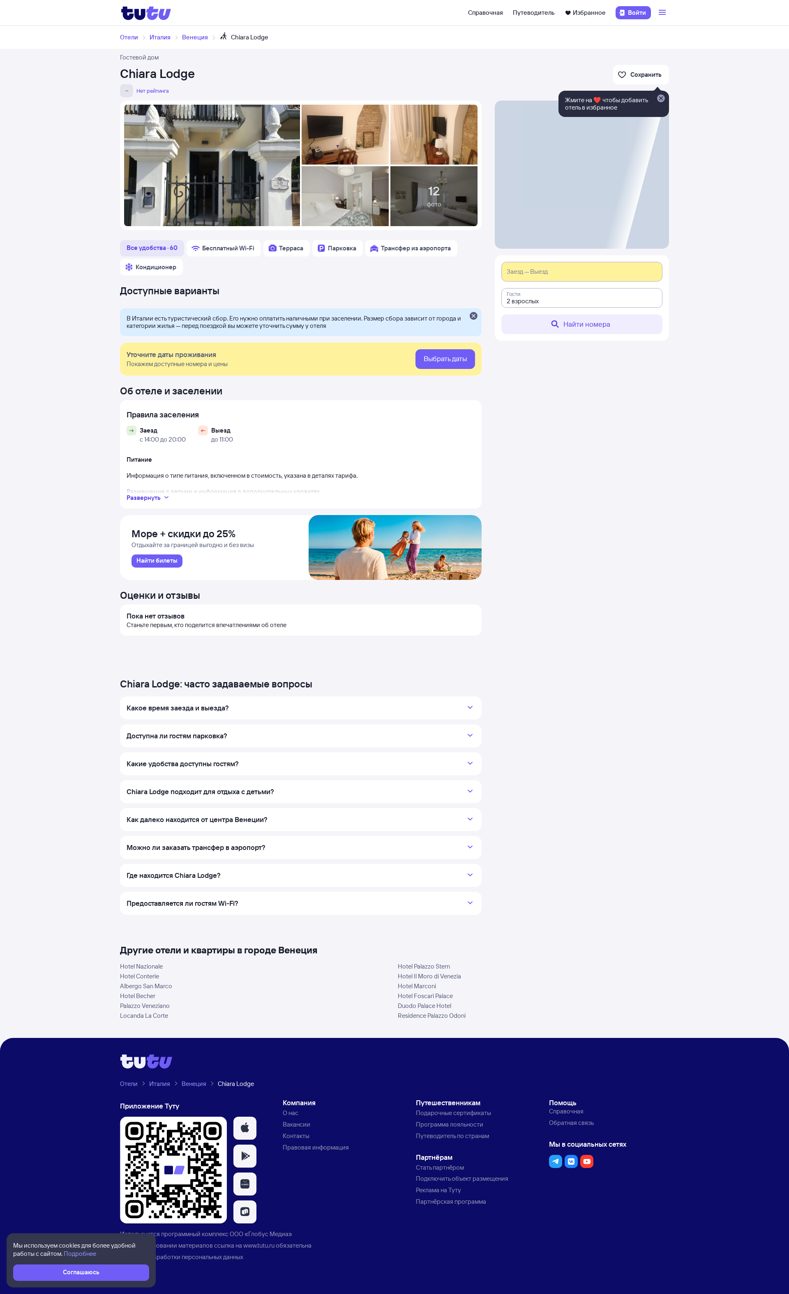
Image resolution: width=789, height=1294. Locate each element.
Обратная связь (571, 1123)
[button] (244, 1128)
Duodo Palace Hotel (424, 1006)
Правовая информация (316, 1147)
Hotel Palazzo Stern (424, 966)
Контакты (296, 1136)
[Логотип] (146, 12)
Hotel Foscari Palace (425, 996)
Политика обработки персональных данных (181, 1257)
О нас (290, 1113)
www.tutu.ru (259, 1245)
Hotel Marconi (417, 986)
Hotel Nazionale (141, 966)
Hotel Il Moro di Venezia (429, 976)
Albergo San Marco (146, 986)
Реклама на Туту (438, 1190)
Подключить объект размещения (462, 1178)
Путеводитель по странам (452, 1136)
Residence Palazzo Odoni (432, 1015)
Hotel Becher (137, 996)
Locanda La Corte (144, 1015)
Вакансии (296, 1124)
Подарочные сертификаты (453, 1113)
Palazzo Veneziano (145, 1006)
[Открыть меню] (663, 13)
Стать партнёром (440, 1167)
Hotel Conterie (139, 976)
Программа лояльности (449, 1124)
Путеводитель (534, 12)
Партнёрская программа (451, 1201)
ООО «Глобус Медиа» (261, 1234)
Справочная (485, 12)
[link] (157, 561)
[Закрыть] (473, 316)
